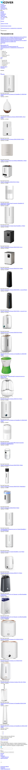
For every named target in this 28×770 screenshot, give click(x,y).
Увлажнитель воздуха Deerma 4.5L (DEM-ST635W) (12, 639)
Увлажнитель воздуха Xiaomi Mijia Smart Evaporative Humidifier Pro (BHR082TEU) (12, 443)
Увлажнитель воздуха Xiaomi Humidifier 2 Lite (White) (12, 551)
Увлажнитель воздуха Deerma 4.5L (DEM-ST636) (11, 660)
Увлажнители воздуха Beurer (7, 36)
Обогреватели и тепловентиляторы (9, 46)
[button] (14, 43)
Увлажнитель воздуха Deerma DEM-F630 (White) (11, 332)
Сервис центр (4, 7)
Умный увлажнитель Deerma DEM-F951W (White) (12, 268)
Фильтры (3, 67)
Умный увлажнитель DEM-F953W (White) (10, 182)
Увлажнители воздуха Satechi (20, 40)
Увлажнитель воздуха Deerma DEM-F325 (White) (11, 398)
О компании (3, 5)
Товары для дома (4, 23)
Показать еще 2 (4, 66)
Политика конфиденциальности (5, 768)
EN (1, 9)
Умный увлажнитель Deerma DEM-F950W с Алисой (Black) (14, 289)
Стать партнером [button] (4, 739)
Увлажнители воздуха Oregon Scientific (13, 39)
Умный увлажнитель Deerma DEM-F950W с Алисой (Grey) (14, 311)
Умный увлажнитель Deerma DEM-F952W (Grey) (11, 247)
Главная (2, 11)
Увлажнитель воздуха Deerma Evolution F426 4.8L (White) (13, 682)
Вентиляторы (4, 45)
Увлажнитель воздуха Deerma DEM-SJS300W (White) (12, 139)
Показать (3, 74)
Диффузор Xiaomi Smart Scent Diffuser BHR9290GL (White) (14, 160)
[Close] (1, 73)
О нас (2, 754)
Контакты (3, 6)
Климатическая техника (6, 25)
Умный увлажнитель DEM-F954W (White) (10, 507)
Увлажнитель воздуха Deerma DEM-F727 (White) (11, 573)
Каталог (2, 4)
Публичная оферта (5, 766)
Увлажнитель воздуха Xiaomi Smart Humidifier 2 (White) (13, 225)
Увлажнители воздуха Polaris (7, 40)
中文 (4, 9)
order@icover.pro (4, 758)
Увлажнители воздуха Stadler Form (8, 41)
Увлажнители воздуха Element (7, 38)
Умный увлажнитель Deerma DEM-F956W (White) (12, 465)
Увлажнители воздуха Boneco (20, 36)
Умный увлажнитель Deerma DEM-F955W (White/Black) (13, 486)
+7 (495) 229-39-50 (5, 757)
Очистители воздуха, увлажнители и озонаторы (11, 28)
